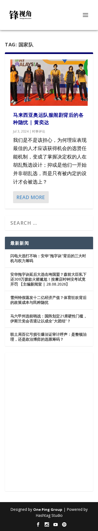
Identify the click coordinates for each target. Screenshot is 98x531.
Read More (30, 197)
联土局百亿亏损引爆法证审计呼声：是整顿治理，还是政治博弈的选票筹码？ (48, 337)
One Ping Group (47, 509)
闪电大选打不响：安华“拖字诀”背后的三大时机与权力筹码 (48, 258)
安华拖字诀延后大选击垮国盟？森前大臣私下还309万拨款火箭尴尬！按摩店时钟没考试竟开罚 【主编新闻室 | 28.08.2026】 (48, 279)
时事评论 (38, 131)
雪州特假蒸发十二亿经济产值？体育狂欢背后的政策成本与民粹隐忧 (48, 300)
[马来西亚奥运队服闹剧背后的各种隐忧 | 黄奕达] (49, 82)
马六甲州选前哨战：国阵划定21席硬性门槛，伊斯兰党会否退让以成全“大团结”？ (48, 318)
